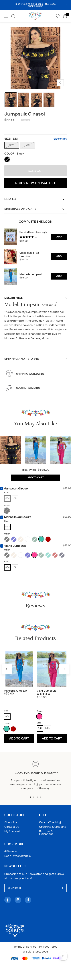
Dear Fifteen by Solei (17, 856)
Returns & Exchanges (46, 833)
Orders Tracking (50, 822)
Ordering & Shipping (52, 827)
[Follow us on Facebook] (7, 900)
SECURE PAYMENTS (28, 388)
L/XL (27, 145)
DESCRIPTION (13, 297)
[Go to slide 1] (30, 797)
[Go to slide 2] (33, 797)
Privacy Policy (48, 947)
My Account (12, 831)
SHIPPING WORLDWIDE (30, 374)
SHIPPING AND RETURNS (21, 359)
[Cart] (65, 16)
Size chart (60, 139)
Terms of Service (25, 947)
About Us (10, 822)
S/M (11, 145)
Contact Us (11, 827)
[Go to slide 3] (37, 797)
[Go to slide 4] (40, 797)
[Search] (13, 16)
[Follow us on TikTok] (28, 900)
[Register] (61, 888)
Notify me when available (35, 183)
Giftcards (10, 851)
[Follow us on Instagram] (18, 900)
